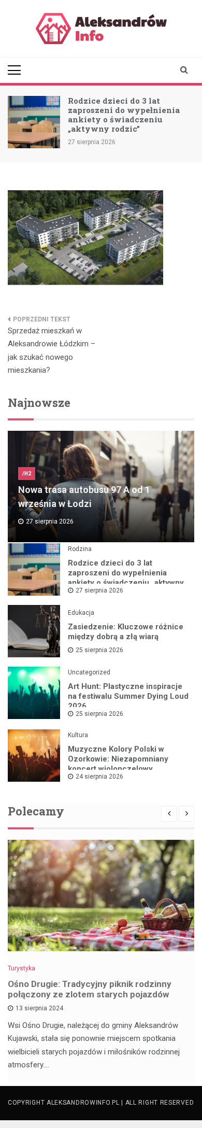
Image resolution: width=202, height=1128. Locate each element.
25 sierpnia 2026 (99, 650)
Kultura (78, 735)
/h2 (26, 473)
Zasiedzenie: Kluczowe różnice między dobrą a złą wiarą (125, 631)
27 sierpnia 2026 (99, 590)
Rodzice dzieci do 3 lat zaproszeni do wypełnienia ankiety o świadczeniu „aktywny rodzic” (124, 114)
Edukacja (81, 612)
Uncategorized (89, 672)
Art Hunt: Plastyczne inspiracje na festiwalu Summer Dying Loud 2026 (128, 696)
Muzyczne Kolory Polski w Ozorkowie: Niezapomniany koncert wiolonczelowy (118, 758)
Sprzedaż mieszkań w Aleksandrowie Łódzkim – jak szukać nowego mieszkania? (51, 350)
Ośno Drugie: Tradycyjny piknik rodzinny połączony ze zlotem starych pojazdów (89, 989)
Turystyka (21, 968)
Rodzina (80, 549)
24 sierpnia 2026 (99, 776)
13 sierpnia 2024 (39, 1008)
